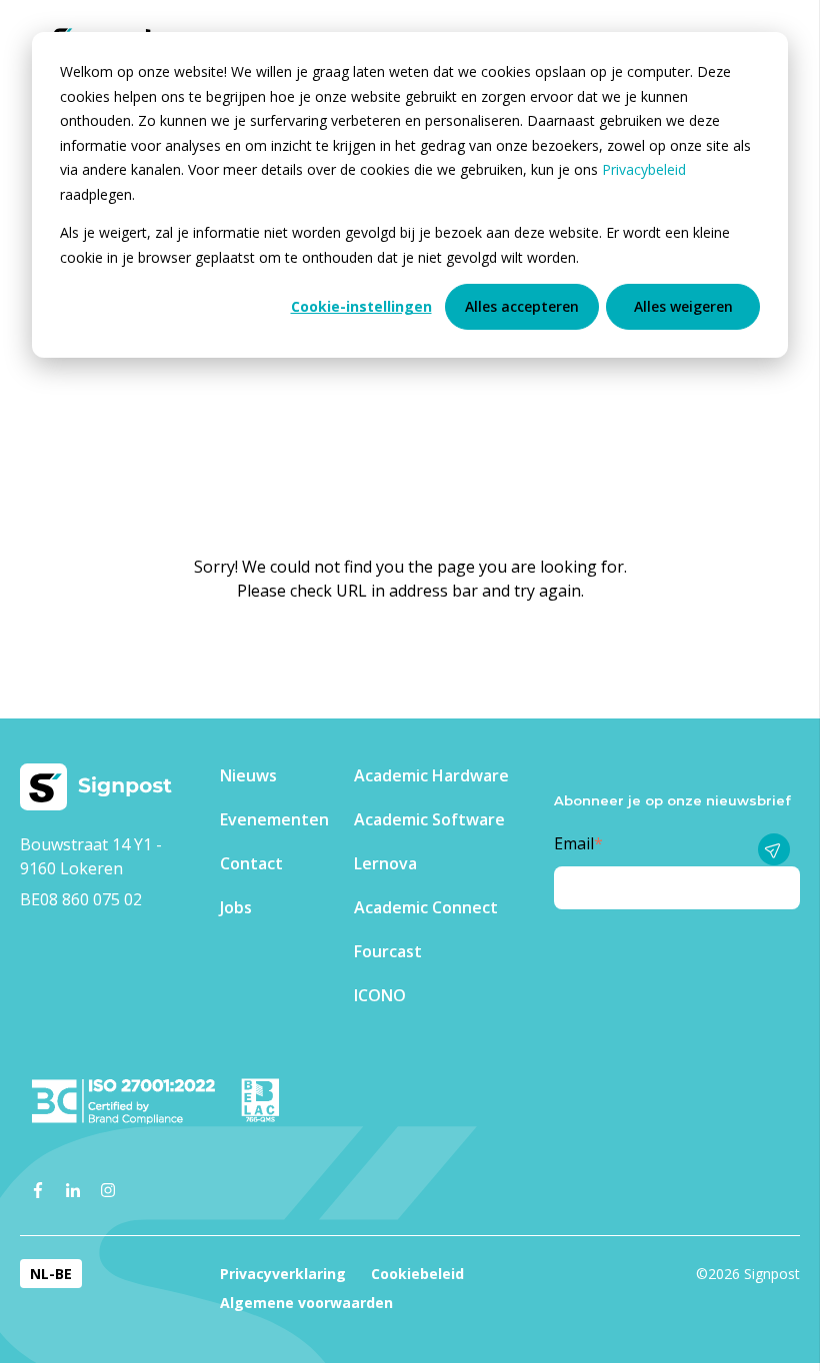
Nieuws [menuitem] (248, 775)
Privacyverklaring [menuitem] (283, 1273)
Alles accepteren (522, 306)
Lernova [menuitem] (385, 863)
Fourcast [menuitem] (388, 951)
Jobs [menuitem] (236, 907)
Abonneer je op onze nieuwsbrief (672, 800)
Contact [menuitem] (251, 863)
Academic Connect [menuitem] (426, 907)
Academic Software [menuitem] (429, 819)
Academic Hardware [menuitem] (431, 775)
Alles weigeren (683, 306)
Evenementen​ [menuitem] (274, 819)
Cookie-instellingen (361, 306)
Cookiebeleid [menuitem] (417, 1273)
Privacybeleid (644, 169)
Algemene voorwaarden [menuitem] (306, 1302)
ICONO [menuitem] (380, 995)
